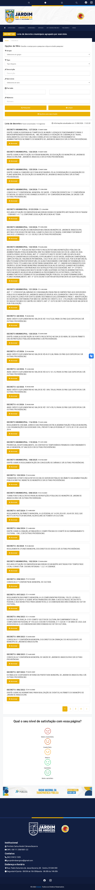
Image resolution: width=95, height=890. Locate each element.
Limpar (70, 108)
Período (9, 88)
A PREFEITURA (11, 27)
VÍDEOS (74, 27)
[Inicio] (5, 28)
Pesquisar (26, 108)
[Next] (87, 709)
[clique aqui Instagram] (50, 880)
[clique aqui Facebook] (44, 880)
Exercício (10, 79)
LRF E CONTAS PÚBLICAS (53, 27)
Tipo (8, 60)
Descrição (10, 69)
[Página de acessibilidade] (62, 3)
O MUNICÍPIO (21, 27)
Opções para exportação (48, 114)
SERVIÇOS (40, 27)
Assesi (38, 887)
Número (9, 98)
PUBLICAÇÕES (65, 27)
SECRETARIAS (31, 27)
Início (7, 40)
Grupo (9, 51)
